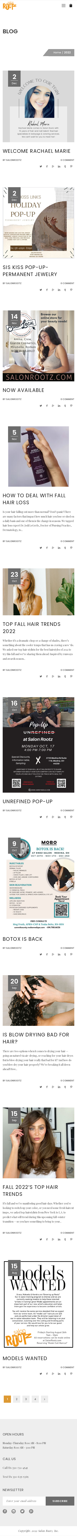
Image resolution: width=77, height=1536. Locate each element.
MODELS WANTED (25, 1358)
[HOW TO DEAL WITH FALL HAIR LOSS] (38, 456)
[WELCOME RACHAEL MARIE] (38, 106)
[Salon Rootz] (9, 5)
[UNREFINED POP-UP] (38, 744)
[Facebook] (5, 1511)
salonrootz (13, 160)
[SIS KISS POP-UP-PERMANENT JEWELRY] (38, 222)
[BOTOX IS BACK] (38, 883)
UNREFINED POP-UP (28, 801)
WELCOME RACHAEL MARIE (37, 151)
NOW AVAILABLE (23, 390)
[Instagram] (13, 1511)
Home (57, 52)
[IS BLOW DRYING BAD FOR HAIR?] (38, 1000)
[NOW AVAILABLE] (38, 346)
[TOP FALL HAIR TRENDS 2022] (38, 591)
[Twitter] (22, 1511)
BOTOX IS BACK (23, 939)
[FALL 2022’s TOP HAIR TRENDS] (38, 1142)
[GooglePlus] (31, 1511)
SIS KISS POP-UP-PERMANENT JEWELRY (30, 271)
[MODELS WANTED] (38, 1304)
